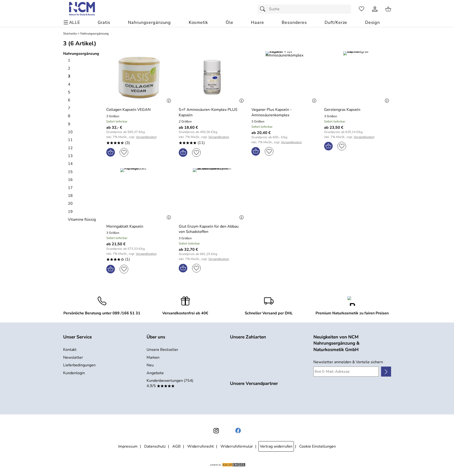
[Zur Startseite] (82, 9)
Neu (150, 365)
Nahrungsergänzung (94, 34)
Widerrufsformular (236, 446)
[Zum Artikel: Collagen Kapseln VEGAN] (139, 77)
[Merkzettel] (361, 9)
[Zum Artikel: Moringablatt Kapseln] (139, 194)
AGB (176, 446)
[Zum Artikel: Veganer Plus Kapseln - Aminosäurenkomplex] (284, 77)
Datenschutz (155, 446)
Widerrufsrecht (200, 446)
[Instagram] (216, 430)
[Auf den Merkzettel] (124, 152)
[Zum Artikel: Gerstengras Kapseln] (357, 77)
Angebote (155, 373)
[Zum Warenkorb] (388, 9)
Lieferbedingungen (79, 365)
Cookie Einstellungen (317, 446)
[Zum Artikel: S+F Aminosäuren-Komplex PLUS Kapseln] (212, 77)
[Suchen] (263, 9)
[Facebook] (238, 430)
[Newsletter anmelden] (386, 372)
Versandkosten (146, 137)
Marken (153, 357)
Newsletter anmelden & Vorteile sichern (348, 362)
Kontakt (70, 349)
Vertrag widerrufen (276, 446)
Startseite (70, 34)
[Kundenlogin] (375, 9)
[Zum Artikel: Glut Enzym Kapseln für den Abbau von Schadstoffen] (212, 194)
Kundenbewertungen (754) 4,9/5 (170, 383)
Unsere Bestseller (162, 349)
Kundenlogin (74, 373)
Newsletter (73, 357)
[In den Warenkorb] (110, 152)
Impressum (128, 446)
